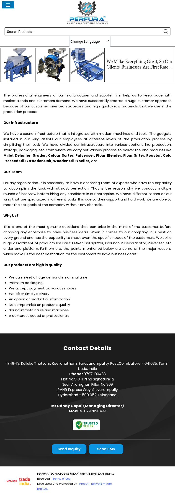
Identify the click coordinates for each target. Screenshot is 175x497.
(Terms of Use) (61, 479)
